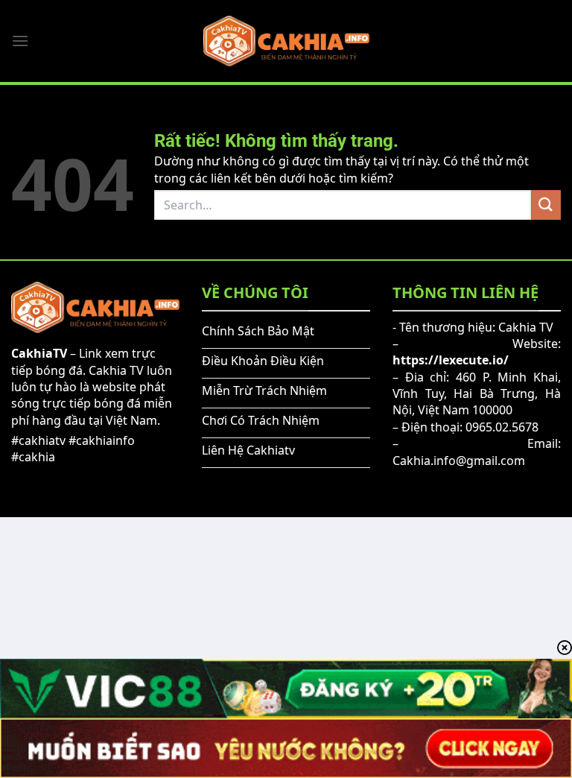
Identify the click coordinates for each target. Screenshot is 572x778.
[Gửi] (546, 204)
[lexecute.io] (286, 41)
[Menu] (20, 40)
